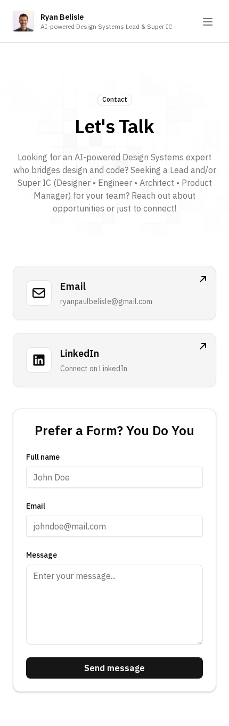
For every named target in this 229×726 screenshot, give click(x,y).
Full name (43, 457)
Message (41, 555)
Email (35, 506)
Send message (114, 668)
